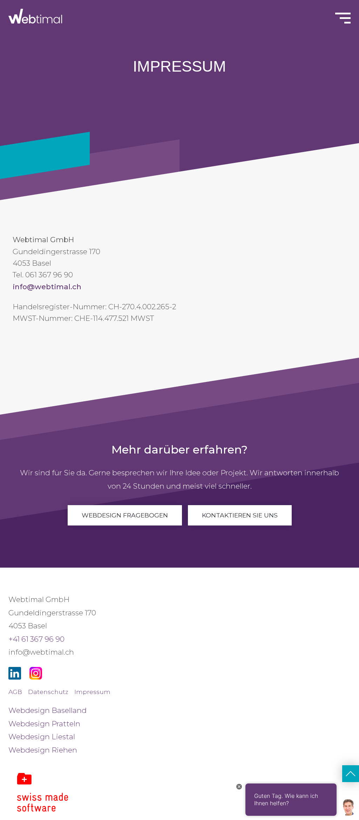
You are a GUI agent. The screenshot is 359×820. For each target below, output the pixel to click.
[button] (15, 804)
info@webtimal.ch (47, 286)
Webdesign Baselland (47, 710)
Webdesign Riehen (42, 750)
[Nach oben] (350, 773)
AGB (15, 691)
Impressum (92, 691)
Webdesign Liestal (41, 736)
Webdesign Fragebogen (125, 515)
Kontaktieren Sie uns (240, 515)
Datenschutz (48, 691)
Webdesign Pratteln (44, 723)
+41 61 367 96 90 (36, 639)
